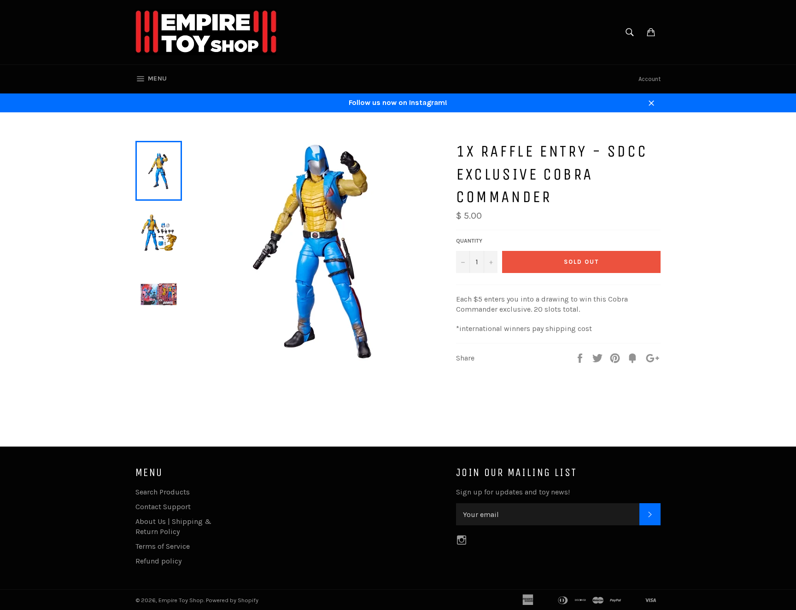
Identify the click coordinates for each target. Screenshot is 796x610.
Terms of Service (162, 546)
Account (649, 79)
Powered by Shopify (232, 600)
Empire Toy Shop (181, 600)
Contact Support (163, 506)
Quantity (469, 241)
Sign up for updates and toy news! (513, 492)
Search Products (162, 492)
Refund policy (158, 561)
